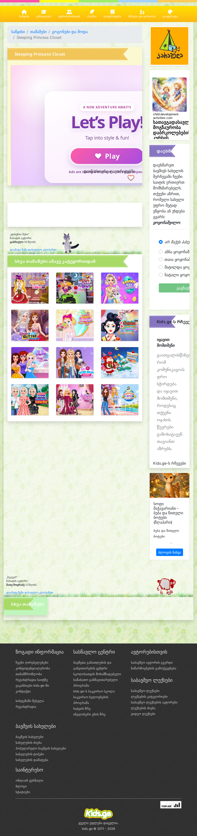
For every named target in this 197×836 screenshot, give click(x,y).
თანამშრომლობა (29, 674)
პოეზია (92, 16)
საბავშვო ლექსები (145, 691)
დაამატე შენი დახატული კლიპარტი (33, 249)
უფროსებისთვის (69, 16)
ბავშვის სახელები (29, 737)
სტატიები (23, 792)
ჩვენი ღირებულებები (32, 662)
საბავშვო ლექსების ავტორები (154, 702)
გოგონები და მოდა (70, 31)
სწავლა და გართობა (142, 16)
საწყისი (24, 16)
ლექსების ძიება (143, 708)
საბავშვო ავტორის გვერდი (152, 662)
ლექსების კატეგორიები (149, 696)
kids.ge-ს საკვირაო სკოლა (94, 691)
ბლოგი (21, 786)
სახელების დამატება (32, 760)
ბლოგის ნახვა (169, 552)
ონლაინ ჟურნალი (29, 780)
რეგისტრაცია (26, 706)
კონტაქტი (23, 691)
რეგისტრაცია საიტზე (32, 680)
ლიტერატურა (112, 16)
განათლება (43, 16)
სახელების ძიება (29, 742)
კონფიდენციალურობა (33, 668)
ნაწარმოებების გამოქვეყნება (153, 668)
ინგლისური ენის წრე (89, 714)
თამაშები (38, 31)
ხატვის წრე (82, 708)
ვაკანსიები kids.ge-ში (32, 685)
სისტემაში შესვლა (30, 701)
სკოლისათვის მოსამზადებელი (97, 674)
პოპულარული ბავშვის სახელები (41, 748)
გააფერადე (170, 16)
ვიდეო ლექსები (143, 714)
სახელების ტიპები (30, 754)
